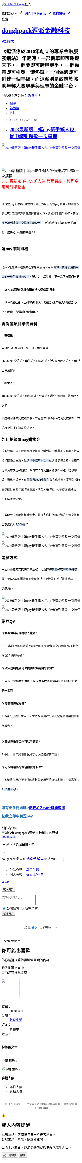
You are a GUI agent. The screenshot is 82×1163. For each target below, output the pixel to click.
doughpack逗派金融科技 (36, 30)
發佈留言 (8, 913)
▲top (5, 881)
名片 (13, 113)
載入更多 (8, 889)
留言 (40, 859)
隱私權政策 (70, 1103)
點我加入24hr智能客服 (47, 808)
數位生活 (34, 95)
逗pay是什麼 (35, 874)
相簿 (13, 103)
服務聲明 (42, 1108)
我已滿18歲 (9, 1155)
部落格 (14, 108)
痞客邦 (31, 859)
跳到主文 (8, 41)
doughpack (9, 836)
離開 (22, 1155)
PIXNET (18, 1103)
